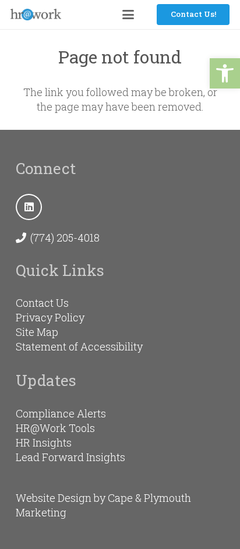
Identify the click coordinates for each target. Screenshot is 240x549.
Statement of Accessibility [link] (79, 346)
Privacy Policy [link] (50, 317)
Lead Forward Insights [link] (70, 457)
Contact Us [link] (42, 303)
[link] (225, 73)
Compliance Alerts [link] (61, 413)
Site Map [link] (37, 332)
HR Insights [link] (44, 442)
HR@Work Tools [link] (55, 428)
